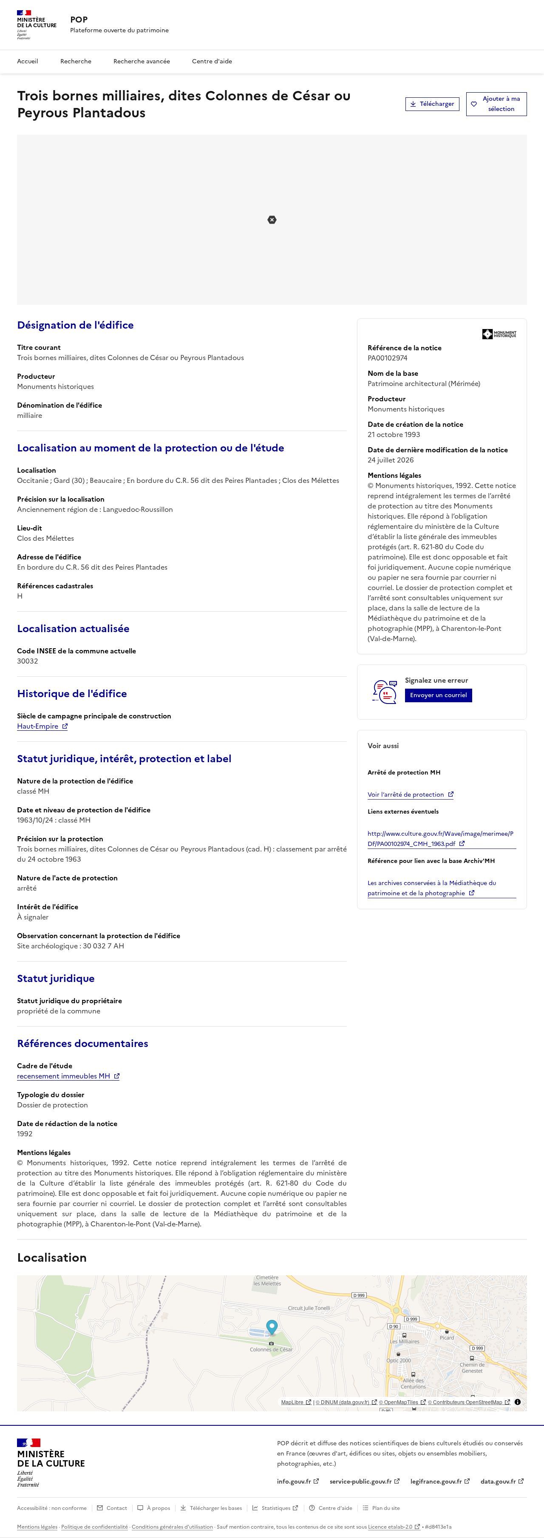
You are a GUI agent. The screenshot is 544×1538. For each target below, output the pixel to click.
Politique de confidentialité (94, 1527)
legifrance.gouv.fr (436, 1481)
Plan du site (386, 1508)
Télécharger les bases (216, 1508)
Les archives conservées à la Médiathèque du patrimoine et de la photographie (432, 888)
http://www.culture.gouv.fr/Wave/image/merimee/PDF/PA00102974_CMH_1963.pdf (440, 838)
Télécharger (437, 103)
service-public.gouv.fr (361, 1481)
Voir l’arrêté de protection (406, 794)
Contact (117, 1508)
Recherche (75, 61)
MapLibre (292, 1401)
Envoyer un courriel (438, 695)
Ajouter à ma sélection (501, 104)
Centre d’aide (335, 1508)
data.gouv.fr (498, 1481)
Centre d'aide (212, 61)
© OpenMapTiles (398, 1401)
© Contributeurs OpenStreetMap (465, 1401)
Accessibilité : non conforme (52, 1508)
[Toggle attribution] (518, 1402)
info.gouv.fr (294, 1481)
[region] (272, 1343)
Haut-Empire (37, 726)
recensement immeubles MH (63, 1076)
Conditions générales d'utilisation (172, 1527)
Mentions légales (37, 1527)
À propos (158, 1508)
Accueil (27, 61)
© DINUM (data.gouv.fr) (342, 1401)
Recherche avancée (141, 61)
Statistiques (276, 1508)
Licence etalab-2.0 (390, 1527)
